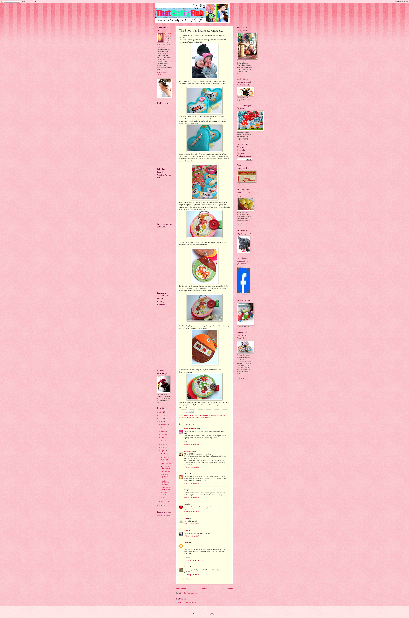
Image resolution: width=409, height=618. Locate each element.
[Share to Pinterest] (192, 412)
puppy (193, 418)
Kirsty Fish (240, 267)
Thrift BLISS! (165, 460)
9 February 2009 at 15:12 (191, 512)
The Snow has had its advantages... (166, 488)
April (163, 451)
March (163, 454)
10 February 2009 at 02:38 (191, 560)
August (163, 438)
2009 (161, 422)
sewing (198, 418)
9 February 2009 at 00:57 (191, 445)
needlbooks (187, 418)
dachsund (206, 415)
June (162, 444)
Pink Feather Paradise (191, 429)
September (164, 434)
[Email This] (184, 412)
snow (202, 418)
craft (196, 415)
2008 (161, 506)
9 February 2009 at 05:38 (191, 497)
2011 (161, 415)
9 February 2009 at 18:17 (191, 536)
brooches (186, 415)
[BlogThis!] (186, 412)
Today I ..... (164, 497)
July (162, 441)
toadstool (207, 418)
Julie (185, 530)
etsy (211, 415)
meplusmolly (188, 451)
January (163, 501)
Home (204, 588)
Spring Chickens (166, 463)
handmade (222, 415)
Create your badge (242, 294)
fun (218, 415)
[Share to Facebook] (190, 412)
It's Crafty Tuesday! (164, 493)
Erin (185, 518)
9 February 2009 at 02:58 (191, 467)
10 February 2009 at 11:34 (191, 575)
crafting (200, 415)
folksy (214, 415)
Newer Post (181, 588)
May (162, 447)
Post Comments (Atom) (191, 593)
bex (185, 504)
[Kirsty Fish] (243, 293)
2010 (161, 418)
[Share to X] (188, 412)
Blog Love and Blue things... (165, 467)
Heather (186, 542)
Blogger (213, 614)
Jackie (186, 567)
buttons (192, 415)
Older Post (228, 588)
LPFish (186, 473)
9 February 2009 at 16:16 (191, 524)
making (181, 418)
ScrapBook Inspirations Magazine (165, 482)
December (164, 425)
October (163, 431)
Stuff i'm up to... (165, 471)
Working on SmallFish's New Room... (165, 476)
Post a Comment (186, 579)
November (164, 428)
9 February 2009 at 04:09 (191, 483)
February (164, 457)
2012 (161, 412)
